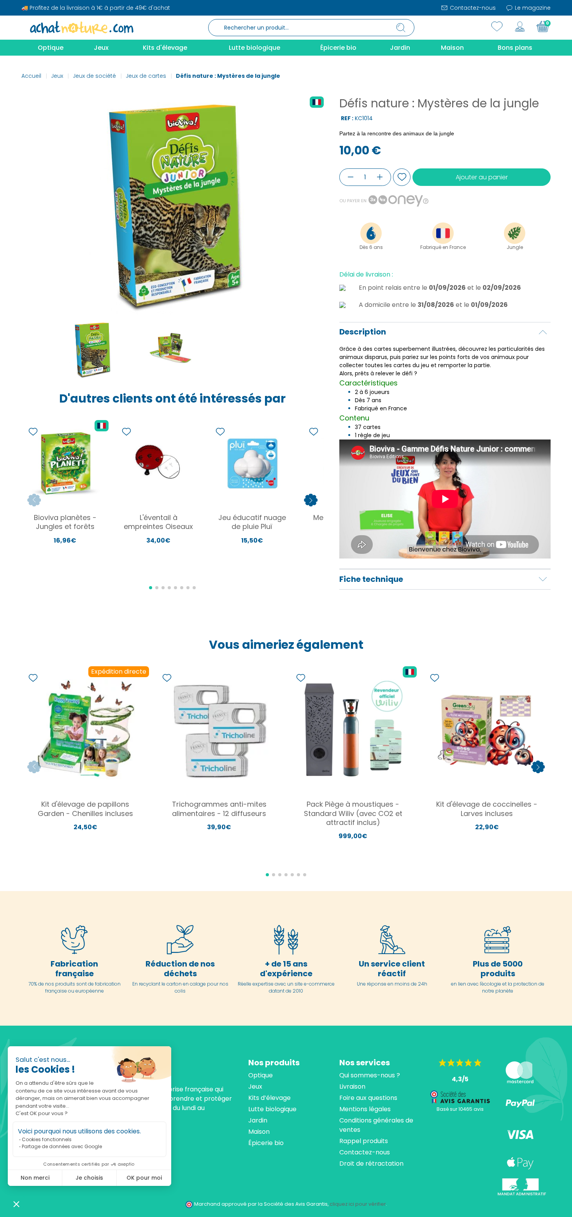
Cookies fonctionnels (47, 1139)
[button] (16, 1203)
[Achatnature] (81, 27)
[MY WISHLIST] (497, 26)
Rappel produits (363, 1140)
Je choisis (89, 1178)
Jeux (255, 1086)
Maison (259, 1131)
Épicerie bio (266, 1142)
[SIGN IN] (520, 26)
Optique (260, 1075)
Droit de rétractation (371, 1163)
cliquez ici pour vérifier (358, 1204)
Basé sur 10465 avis (460, 1109)
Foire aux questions (368, 1097)
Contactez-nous (472, 8)
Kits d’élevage (269, 1097)
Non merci (35, 1178)
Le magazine (532, 8)
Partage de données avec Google (62, 1146)
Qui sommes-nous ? (369, 1075)
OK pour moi (144, 1178)
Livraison (352, 1086)
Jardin (257, 1120)
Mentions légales (365, 1109)
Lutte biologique (272, 1109)
